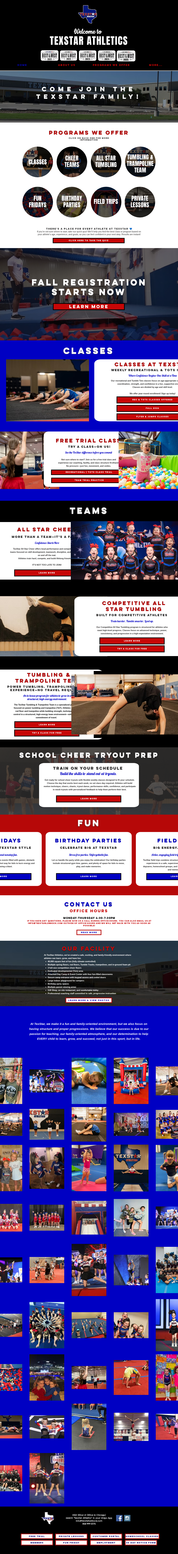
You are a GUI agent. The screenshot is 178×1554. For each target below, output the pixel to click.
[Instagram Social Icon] (127, 1518)
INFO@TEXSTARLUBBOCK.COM (45, 923)
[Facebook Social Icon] (119, 1518)
